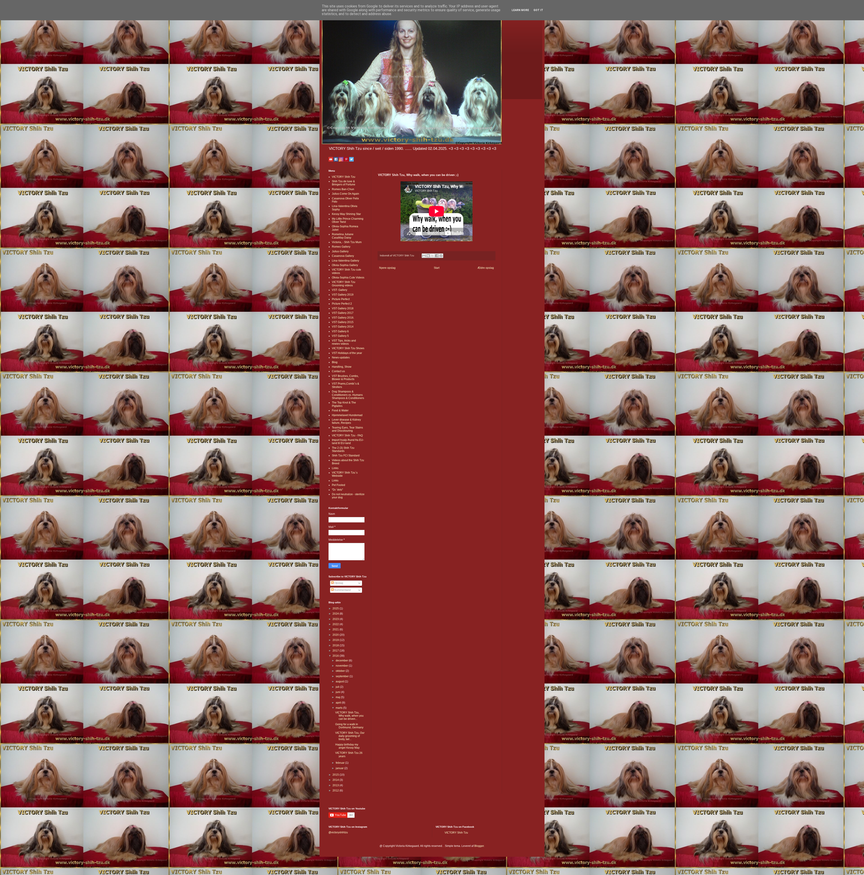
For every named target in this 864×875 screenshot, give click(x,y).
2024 (336, 613)
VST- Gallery (339, 290)
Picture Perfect (341, 299)
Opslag (338, 583)
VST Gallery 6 (340, 331)
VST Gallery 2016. (343, 317)
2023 (336, 619)
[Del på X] (432, 255)
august (340, 681)
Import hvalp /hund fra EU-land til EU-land (348, 441)
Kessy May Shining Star (346, 214)
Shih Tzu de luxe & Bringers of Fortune (343, 183)
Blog (335, 362)
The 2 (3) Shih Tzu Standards (343, 449)
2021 (336, 629)
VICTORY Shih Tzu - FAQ (347, 435)
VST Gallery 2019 (342, 294)
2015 (336, 774)
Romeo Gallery (341, 246)
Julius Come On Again (345, 193)
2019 (336, 640)
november (342, 665)
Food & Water (340, 410)
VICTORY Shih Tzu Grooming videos (343, 283)
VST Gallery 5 (340, 335)
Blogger (479, 846)
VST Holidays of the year (347, 353)
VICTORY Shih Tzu (343, 176)
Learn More (520, 10)
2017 (336, 650)
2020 (336, 634)
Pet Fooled (338, 485)
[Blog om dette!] (428, 255)
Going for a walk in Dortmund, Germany (349, 726)
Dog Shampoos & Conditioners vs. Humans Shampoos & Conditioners (348, 395)
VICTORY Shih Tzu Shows (348, 348)
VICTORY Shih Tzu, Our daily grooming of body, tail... (349, 736)
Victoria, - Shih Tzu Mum (347, 242)
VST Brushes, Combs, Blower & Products (345, 377)
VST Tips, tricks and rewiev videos (344, 342)
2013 (336, 785)
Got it (538, 10)
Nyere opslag (387, 267)
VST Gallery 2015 (342, 322)
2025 (336, 608)
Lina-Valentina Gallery (345, 260)
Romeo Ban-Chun (343, 189)
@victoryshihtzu (338, 832)
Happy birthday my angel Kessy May (347, 746)
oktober (341, 670)
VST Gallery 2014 (342, 326)
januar (340, 768)
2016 (336, 655)
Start (436, 267)
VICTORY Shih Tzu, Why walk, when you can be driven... (349, 716)
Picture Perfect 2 (342, 303)
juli (338, 686)
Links (335, 468)
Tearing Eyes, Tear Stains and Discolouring (347, 429)
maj (338, 697)
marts (339, 707)
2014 (336, 780)
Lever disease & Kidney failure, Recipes (346, 421)
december (342, 660)
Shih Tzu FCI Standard (346, 455)
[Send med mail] (424, 255)
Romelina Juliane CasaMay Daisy (342, 236)
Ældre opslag (485, 267)
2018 (336, 645)
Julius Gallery (340, 251)
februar (340, 762)
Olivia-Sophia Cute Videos (348, 277)
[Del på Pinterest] (441, 255)
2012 (336, 790)
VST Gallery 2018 (342, 308)
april (339, 702)
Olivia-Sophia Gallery (345, 265)
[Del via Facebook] (436, 255)
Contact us (338, 371)
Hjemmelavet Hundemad (347, 415)
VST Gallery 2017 (342, 312)
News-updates (341, 357)
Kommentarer (342, 590)
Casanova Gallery (343, 255)
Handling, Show (341, 366)
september (342, 676)
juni (338, 692)
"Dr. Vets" (337, 489)
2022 (336, 624)
